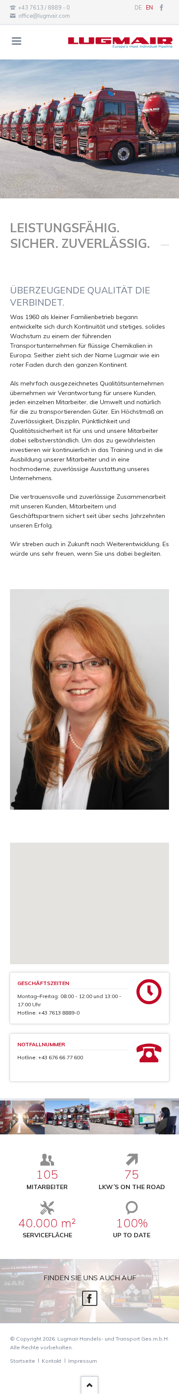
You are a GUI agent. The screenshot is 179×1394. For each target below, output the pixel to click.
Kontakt (51, 1361)
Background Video (100, 190)
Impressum (82, 1361)
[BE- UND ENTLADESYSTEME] (67, 1116)
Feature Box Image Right (89, 190)
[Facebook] (161, 7)
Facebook (89, 1298)
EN (149, 7)
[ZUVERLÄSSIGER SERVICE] (156, 1116)
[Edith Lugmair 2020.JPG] (89, 699)
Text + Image (79, 190)
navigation (16, 41)
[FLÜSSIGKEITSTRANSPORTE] (22, 1116)
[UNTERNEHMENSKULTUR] (112, 1116)
